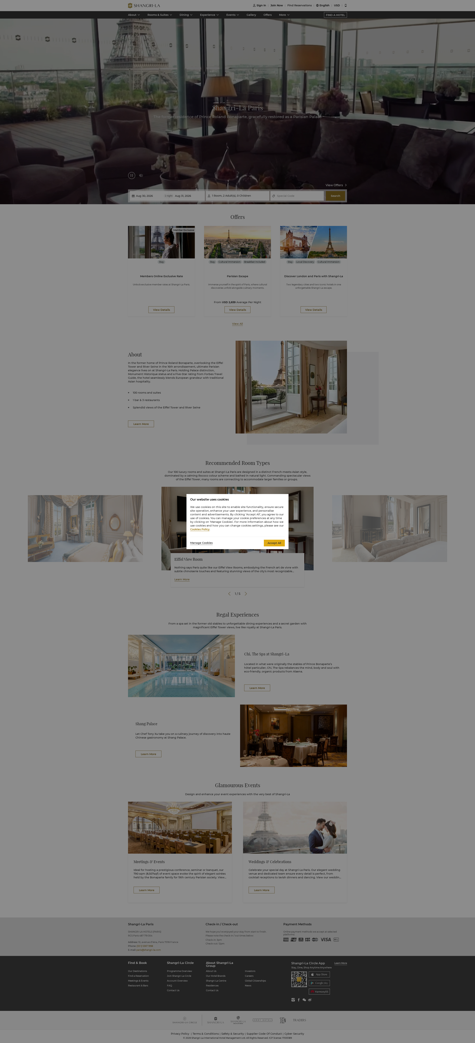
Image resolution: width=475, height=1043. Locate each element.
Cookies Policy (199, 529)
